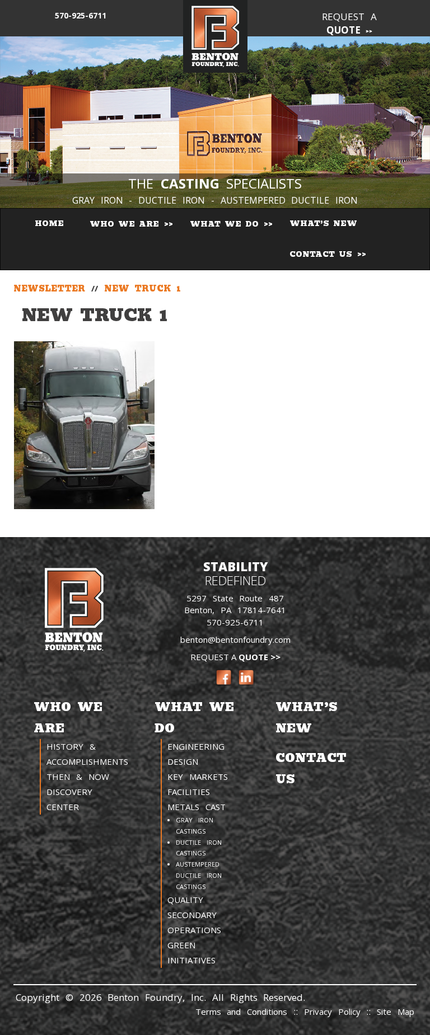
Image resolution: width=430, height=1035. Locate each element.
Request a (349, 23)
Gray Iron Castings (194, 825)
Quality (185, 899)
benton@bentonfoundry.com (235, 639)
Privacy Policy (335, 1011)
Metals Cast (196, 806)
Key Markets (197, 776)
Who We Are (126, 224)
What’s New (323, 223)
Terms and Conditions (241, 1011)
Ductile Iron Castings (199, 848)
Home (49, 223)
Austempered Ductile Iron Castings (199, 875)
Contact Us (322, 254)
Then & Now (77, 776)
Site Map (395, 1011)
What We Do (226, 224)
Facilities (188, 791)
